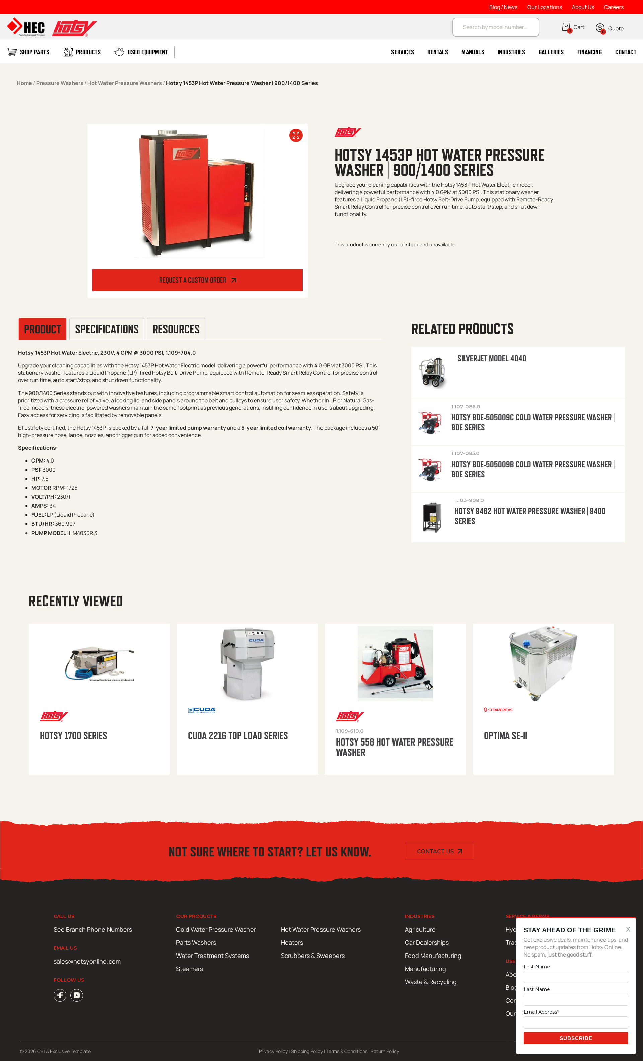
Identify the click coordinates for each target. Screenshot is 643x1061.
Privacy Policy (273, 1051)
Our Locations (544, 7)
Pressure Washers (59, 83)
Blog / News (503, 7)
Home (24, 83)
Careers (614, 7)
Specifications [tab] (107, 329)
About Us (583, 7)
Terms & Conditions (346, 1051)
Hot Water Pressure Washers (124, 83)
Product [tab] (42, 329)
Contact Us (435, 851)
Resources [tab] (176, 329)
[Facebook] (60, 995)
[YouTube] (77, 995)
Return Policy (385, 1051)
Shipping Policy (307, 1051)
